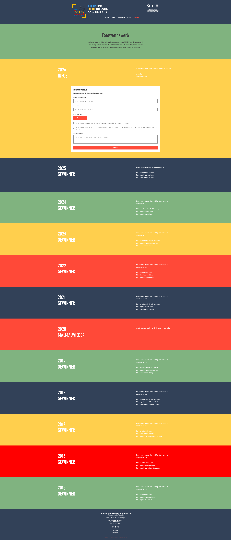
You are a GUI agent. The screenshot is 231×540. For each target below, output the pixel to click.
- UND (99, 6)
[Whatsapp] (148, 6)
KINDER (92, 6)
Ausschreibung (139, 74)
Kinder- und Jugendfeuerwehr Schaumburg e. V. (115, 513)
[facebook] (115, 527)
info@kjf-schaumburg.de (116, 520)
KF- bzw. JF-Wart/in (77, 106)
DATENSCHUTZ (115, 532)
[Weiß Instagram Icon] (157, 6)
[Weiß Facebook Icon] (152, 6)
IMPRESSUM (115, 530)
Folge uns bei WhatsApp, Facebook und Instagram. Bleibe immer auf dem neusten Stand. (153, 10)
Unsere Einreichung (78, 114)
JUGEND (92, 9)
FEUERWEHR (102, 9)
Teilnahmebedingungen (141, 76)
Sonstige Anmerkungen (78, 133)
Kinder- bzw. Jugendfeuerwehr (80, 97)
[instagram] (118, 527)
